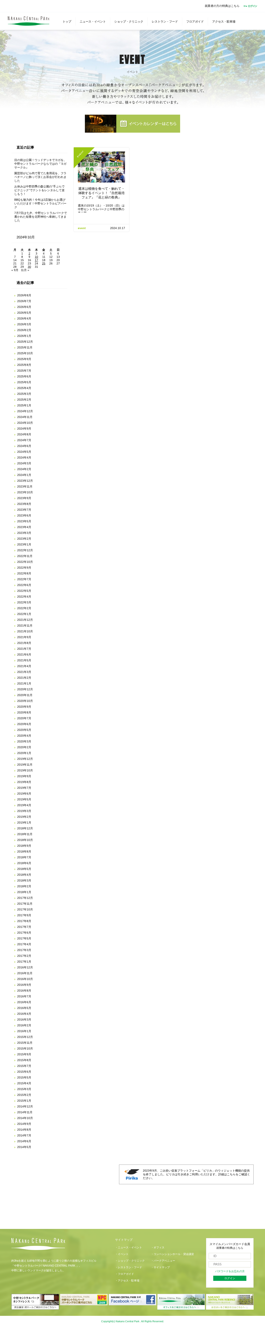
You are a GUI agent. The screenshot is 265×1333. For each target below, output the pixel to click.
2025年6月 (24, 376)
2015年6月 (24, 1071)
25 (43, 263)
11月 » (25, 270)
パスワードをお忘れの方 (230, 1271)
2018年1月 (24, 892)
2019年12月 (25, 758)
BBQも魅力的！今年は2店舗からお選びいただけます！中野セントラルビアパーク (40, 203)
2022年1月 (24, 614)
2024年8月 (24, 434)
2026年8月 (24, 295)
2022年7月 (24, 579)
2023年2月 (24, 538)
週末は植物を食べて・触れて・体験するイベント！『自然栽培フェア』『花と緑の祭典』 (101, 193)
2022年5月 (24, 590)
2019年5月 (24, 799)
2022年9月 (24, 567)
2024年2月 (24, 469)
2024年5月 (24, 451)
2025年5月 (24, 382)
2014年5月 (24, 1147)
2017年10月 (25, 909)
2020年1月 (24, 753)
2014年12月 (25, 1106)
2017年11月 (25, 903)
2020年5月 (24, 729)
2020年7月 (24, 718)
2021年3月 (24, 672)
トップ (67, 21)
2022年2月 (24, 608)
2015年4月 (24, 1083)
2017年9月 (24, 915)
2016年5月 (24, 1008)
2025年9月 (24, 359)
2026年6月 (24, 307)
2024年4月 (24, 457)
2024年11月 (25, 417)
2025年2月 (24, 399)
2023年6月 (24, 515)
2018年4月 (24, 874)
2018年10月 (25, 840)
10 (36, 256)
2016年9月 (24, 984)
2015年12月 (25, 1037)
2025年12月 (25, 341)
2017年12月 (25, 897)
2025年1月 (24, 405)
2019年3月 (24, 811)
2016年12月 (25, 967)
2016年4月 (24, 1013)
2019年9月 (24, 776)
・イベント (122, 1254)
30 (29, 266)
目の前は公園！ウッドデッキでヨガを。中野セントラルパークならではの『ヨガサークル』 (40, 163)
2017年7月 (24, 926)
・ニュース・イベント (128, 1247)
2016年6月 (24, 1002)
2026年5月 (24, 312)
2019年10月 (25, 770)
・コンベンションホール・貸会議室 (172, 1254)
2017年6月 (24, 932)
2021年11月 (25, 625)
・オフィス (157, 1247)
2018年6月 (24, 863)
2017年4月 (24, 944)
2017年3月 (24, 950)
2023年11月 (25, 486)
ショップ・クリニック (128, 21)
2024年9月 (24, 428)
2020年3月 (24, 741)
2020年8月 (24, 712)
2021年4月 (24, 666)
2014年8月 (24, 1129)
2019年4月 (24, 805)
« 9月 (14, 270)
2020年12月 (25, 689)
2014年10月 (25, 1118)
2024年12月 (25, 411)
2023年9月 (24, 498)
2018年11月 (25, 834)
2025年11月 (25, 347)
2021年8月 (24, 643)
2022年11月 (25, 556)
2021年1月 (24, 683)
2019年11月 (25, 764)
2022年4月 (24, 596)
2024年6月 (24, 446)
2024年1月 (24, 475)
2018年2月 (24, 886)
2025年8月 (24, 364)
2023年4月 (24, 527)
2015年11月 (25, 1042)
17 (36, 260)
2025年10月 (25, 353)
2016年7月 (24, 996)
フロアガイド (195, 21)
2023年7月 (24, 509)
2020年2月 (24, 747)
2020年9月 (24, 706)
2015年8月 (24, 1060)
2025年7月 (24, 370)
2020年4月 (24, 735)
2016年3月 (24, 1019)
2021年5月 (24, 660)
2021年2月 (24, 677)
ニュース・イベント (93, 21)
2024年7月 (24, 440)
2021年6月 (24, 654)
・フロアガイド (124, 1274)
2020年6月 (24, 724)
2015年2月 (24, 1094)
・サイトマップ (160, 1267)
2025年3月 (24, 393)
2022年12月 (25, 550)
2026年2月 (24, 330)
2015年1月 (24, 1100)
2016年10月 (25, 979)
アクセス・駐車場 (223, 21)
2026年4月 (24, 318)
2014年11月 (25, 1112)
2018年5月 (24, 869)
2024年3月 (24, 463)
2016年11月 (25, 973)
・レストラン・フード (128, 1267)
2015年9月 (24, 1054)
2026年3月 (24, 324)
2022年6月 (24, 585)
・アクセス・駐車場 (127, 1280)
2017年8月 (24, 921)
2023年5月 (24, 521)
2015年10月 (25, 1048)
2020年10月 (25, 701)
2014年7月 (24, 1135)
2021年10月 (25, 631)
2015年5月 (24, 1077)
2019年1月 (24, 822)
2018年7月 (24, 857)
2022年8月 (24, 573)
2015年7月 (24, 1066)
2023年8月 (24, 504)
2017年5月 (24, 938)
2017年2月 (24, 955)
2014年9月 (24, 1123)
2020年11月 (25, 695)
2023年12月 (25, 480)
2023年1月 (24, 544)
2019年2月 (24, 816)
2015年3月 (24, 1089)
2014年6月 (24, 1141)
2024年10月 (25, 422)
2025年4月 (24, 388)
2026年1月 (24, 335)
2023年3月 (24, 532)
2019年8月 (24, 782)
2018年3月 (24, 880)
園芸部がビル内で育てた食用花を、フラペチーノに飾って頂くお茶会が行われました (40, 177)
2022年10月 (25, 561)
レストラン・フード (165, 21)
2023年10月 (25, 492)
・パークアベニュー (163, 1260)
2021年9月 (24, 637)
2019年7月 (24, 787)
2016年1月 (24, 1031)
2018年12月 (25, 828)
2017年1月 (24, 961)
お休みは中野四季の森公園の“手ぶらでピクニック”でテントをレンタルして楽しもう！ (39, 190)
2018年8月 (24, 851)
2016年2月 (24, 1025)
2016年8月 (24, 990)
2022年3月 (24, 602)
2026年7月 (24, 301)
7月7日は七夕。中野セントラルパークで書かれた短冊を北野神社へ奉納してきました (40, 216)
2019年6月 (24, 793)
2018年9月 (24, 845)
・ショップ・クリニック (130, 1260)
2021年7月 (24, 648)
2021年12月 (25, 619)
